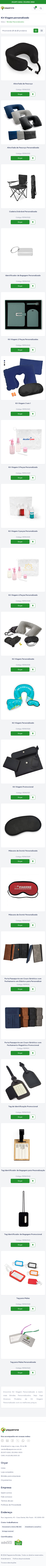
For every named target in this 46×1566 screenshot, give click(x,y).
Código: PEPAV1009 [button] (23, 857)
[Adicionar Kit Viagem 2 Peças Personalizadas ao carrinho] (32, 350)
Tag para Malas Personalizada (23, 1362)
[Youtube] (28, 1440)
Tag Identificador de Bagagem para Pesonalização (23, 1170)
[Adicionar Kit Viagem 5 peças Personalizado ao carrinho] (32, 542)
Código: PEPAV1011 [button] (23, 793)
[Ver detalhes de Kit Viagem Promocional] (23, 761)
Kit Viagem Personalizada (23, 659)
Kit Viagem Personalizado (23, 723)
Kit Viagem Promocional (23, 787)
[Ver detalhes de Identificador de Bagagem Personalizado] (23, 250)
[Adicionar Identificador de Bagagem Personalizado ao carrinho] (32, 286)
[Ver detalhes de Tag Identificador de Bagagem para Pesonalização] (23, 1145)
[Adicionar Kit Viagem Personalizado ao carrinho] (32, 733)
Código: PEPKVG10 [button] (23, 537)
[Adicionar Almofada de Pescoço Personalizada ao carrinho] (32, 158)
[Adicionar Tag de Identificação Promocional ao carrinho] (32, 1117)
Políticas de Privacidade (11, 1505)
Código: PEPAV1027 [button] (23, 921)
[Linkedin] (7, 1440)
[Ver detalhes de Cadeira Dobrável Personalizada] (23, 186)
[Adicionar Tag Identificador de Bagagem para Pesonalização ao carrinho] (32, 1181)
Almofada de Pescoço (23, 84)
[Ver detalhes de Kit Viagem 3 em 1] (23, 378)
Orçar (20, 94)
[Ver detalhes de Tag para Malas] (23, 1273)
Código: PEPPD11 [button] (23, 1048)
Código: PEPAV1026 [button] (23, 729)
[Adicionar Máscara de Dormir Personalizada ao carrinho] (32, 861)
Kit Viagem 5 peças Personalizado (23, 531)
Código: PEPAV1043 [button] (23, 1112)
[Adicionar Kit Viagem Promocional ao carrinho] (32, 797)
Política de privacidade (21, 1559)
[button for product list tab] (41, 31)
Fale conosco (6, 1497)
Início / (3, 22)
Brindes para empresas (11, 1476)
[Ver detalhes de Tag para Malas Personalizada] (23, 1337)
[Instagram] (2, 1440)
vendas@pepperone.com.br (11, 1449)
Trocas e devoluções (8, 1563)
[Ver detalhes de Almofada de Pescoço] (23, 58)
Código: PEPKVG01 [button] (23, 409)
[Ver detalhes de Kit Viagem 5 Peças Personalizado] (23, 442)
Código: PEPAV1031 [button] (23, 90)
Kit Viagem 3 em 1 (23, 403)
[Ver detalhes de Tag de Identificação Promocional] (23, 1081)
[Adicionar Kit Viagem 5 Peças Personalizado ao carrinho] (32, 478)
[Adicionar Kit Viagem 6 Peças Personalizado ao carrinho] (32, 605)
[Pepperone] (7, 8)
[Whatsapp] (23, 1440)
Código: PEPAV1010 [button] (23, 153)
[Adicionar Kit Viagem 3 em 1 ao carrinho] (32, 414)
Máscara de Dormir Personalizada (23, 851)
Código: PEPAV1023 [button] (23, 1368)
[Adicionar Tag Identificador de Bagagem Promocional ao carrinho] (32, 1245)
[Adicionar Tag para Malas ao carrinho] (32, 1309)
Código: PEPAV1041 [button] (23, 1240)
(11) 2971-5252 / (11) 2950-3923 (11, 1452)
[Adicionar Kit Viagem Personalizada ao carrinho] (32, 669)
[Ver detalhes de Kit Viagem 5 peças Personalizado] (23, 506)
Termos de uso (7, 1501)
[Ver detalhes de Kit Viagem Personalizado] (23, 698)
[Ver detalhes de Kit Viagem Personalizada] (23, 634)
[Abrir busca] (40, 8)
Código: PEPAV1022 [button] (23, 217)
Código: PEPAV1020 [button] (23, 1304)
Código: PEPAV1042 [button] (23, 1176)
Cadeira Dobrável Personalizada (23, 211)
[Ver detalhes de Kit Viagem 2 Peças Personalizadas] (23, 314)
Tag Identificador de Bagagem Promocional (23, 1234)
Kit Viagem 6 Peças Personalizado (23, 595)
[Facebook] (12, 1440)
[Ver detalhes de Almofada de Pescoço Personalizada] (23, 122)
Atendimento (6, 1559)
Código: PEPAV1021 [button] (23, 281)
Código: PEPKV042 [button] (23, 345)
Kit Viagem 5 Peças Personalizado (23, 467)
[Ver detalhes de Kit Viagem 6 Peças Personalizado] (23, 570)
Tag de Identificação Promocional (23, 1106)
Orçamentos (6, 1480)
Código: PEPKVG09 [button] (23, 473)
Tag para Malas (23, 1298)
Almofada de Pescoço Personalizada (23, 147)
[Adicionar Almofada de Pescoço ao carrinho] (32, 94)
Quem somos (6, 1493)
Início (3, 1468)
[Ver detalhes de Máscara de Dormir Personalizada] (23, 825)
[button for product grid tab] (35, 31)
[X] (17, 1440)
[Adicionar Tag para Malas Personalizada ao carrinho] (32, 1373)
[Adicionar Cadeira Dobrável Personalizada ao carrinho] (32, 222)
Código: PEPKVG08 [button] (23, 601)
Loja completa (7, 1472)
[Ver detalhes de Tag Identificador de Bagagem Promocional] (23, 1209)
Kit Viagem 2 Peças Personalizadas (23, 339)
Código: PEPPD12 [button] (23, 984)
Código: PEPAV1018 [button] (23, 665)
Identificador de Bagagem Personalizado (23, 275)
